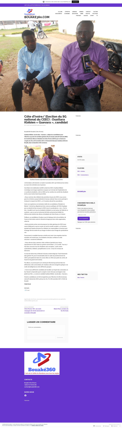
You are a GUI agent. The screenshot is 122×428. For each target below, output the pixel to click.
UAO (37, 300)
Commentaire (60, 337)
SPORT (92, 15)
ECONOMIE (67, 13)
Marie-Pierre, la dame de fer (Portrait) (61, 309)
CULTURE (95, 11)
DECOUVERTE (58, 13)
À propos (67, 11)
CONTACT (88, 11)
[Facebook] (25, 395)
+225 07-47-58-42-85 (30, 385)
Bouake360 (82, 191)
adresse (74, 11)
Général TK (63, 299)
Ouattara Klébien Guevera (29, 300)
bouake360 (34, 125)
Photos (88, 13)
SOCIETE (86, 15)
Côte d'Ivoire (33, 299)
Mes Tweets (81, 277)
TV (97, 15)
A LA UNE (60, 11)
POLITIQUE (95, 13)
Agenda (81, 11)
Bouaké (28, 299)
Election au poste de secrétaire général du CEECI (50, 299)
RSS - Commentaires (83, 175)
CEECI (38, 299)
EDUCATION (75, 13)
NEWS (81, 13)
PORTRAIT (78, 15)
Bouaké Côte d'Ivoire (30, 383)
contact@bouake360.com (31, 387)
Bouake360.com (36, 17)
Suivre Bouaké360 (83, 218)
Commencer (75, 1)
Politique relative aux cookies (37, 425)
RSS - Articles (81, 171)
